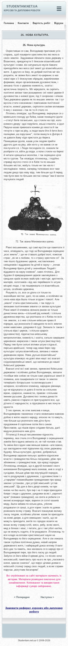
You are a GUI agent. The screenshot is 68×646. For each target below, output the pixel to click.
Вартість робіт (41, 23)
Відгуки (58, 23)
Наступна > (47, 597)
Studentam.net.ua (22, 6)
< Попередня (22, 597)
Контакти (23, 23)
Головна (9, 23)
